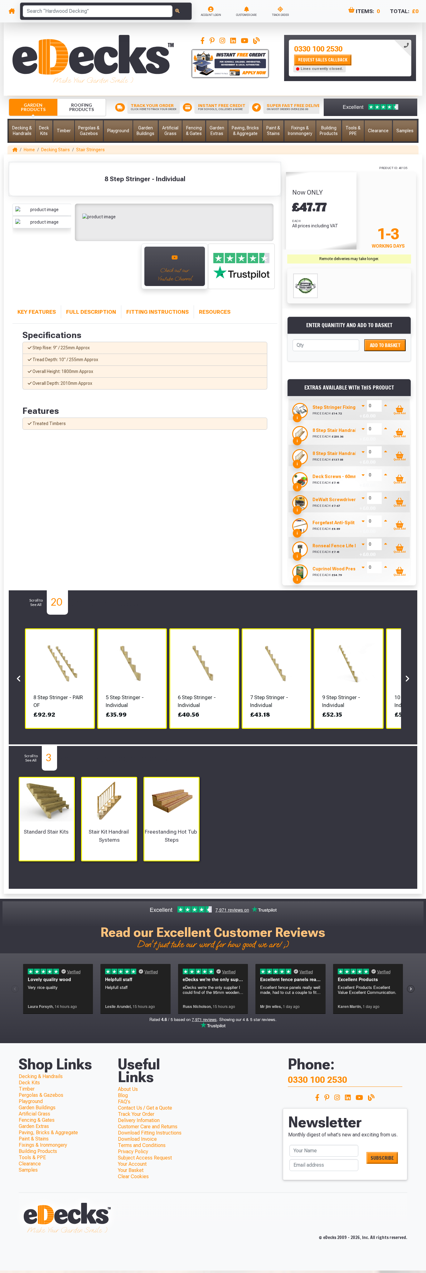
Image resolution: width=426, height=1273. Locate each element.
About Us (128, 1089)
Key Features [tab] (36, 312)
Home (29, 149)
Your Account (132, 1164)
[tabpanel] (350, 58)
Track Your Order (136, 1114)
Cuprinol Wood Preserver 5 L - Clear (351, 568)
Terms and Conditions (142, 1145)
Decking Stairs (55, 149)
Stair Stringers (90, 149)
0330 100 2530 (318, 49)
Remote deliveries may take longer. (349, 259)
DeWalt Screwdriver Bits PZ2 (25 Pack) (354, 499)
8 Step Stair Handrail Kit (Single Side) (353, 453)
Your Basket (130, 1170)
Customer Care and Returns (147, 1127)
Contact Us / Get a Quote (145, 1108)
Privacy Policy (133, 1151)
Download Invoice (137, 1139)
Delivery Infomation (139, 1120)
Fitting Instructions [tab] (157, 312)
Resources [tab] (214, 312)
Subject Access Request (145, 1158)
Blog (123, 1095)
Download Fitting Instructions (150, 1133)
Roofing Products (81, 107)
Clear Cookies (133, 1176)
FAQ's (124, 1102)
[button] (22, 131)
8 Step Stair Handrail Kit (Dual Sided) (352, 430)
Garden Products (33, 107)
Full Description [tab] (91, 312)
